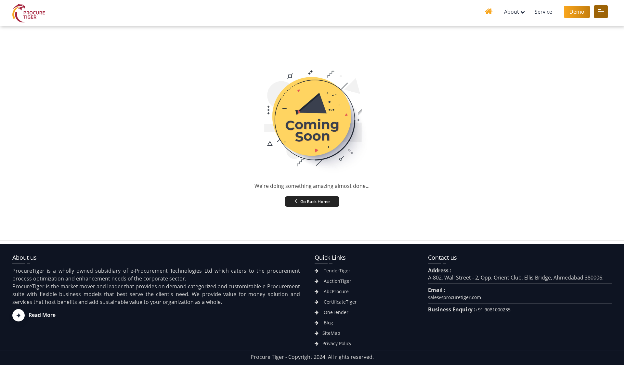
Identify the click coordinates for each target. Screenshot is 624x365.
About (511, 11)
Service (543, 11)
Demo (576, 11)
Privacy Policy (336, 343)
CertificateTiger (339, 302)
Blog (327, 322)
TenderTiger (336, 270)
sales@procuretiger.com (454, 297)
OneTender (335, 312)
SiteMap (331, 333)
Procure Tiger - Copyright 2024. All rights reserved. (312, 356)
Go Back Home (314, 201)
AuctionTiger (336, 281)
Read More (42, 315)
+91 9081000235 (493, 309)
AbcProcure (335, 291)
